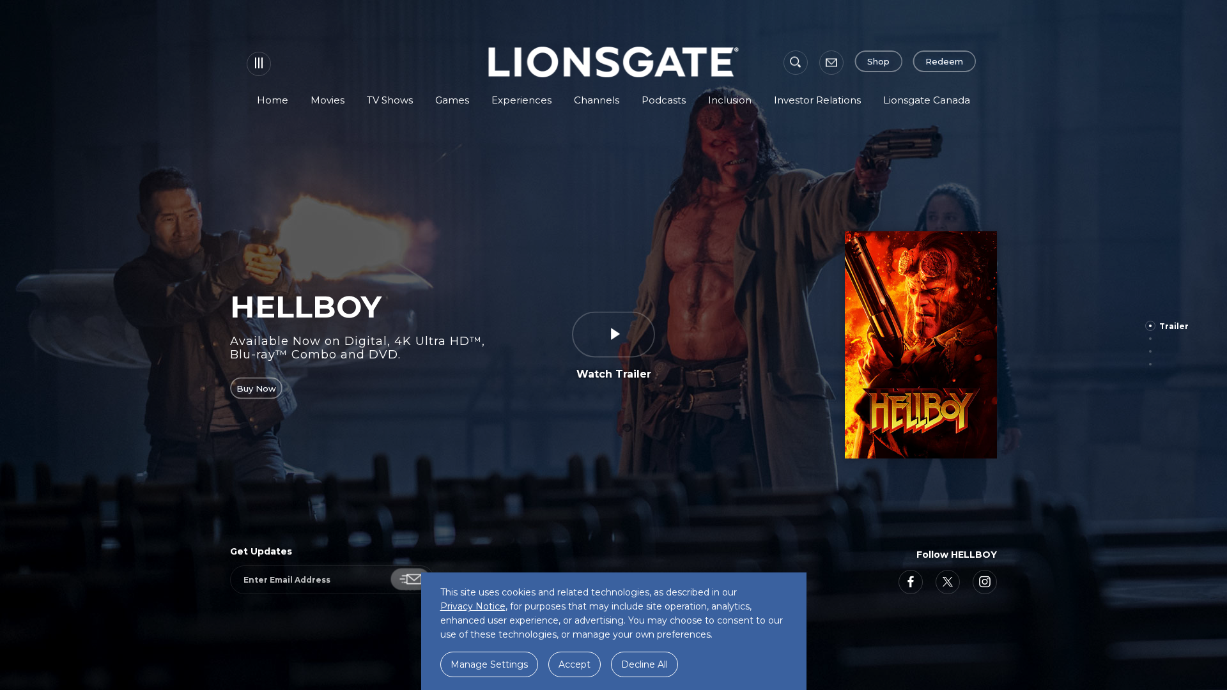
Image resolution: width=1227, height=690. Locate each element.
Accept (574, 664)
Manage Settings (489, 664)
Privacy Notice (472, 606)
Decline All (644, 664)
